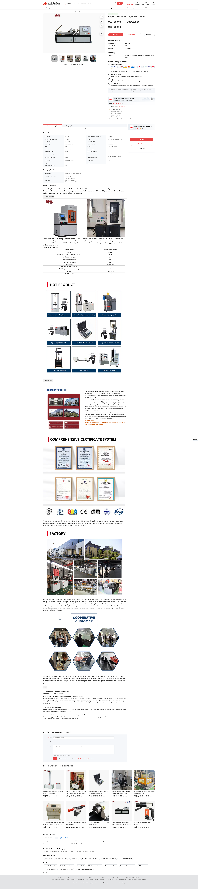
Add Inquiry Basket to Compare (74, 64)
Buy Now (115, 34)
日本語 (116, 879)
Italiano (91, 879)
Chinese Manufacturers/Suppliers (81, 877)
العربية (107, 879)
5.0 (135, 128)
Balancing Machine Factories (95, 866)
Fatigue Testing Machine (78, 11)
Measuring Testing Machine (66, 869)
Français (79, 879)
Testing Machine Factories (51, 866)
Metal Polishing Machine (77, 841)
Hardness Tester (131, 841)
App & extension (136, 8)
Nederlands (102, 879)
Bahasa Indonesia (142, 879)
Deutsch (96, 879)
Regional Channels (117, 877)
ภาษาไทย (124, 879)
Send (55, 759)
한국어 (111, 879)
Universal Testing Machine (125, 858)
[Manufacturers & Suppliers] (51, 3)
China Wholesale (92, 877)
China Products (69, 877)
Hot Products (61, 877)
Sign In (111, 119)
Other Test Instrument (76, 843)
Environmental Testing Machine (89, 858)
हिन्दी (120, 879)
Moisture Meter (48, 858)
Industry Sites (109, 877)
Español (67, 879)
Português (73, 879)
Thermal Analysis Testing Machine (108, 858)
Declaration (115, 883)
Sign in (153, 4)
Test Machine (69, 11)
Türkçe (129, 879)
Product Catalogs (65, 838)
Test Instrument (61, 11)
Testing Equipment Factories (67, 866)
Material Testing (81, 866)
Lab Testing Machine (143, 866)
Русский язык (85, 879)
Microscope (102, 841)
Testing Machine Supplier (111, 866)
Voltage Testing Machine (50, 869)
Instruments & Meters (52, 11)
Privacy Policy (122, 883)
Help (127, 8)
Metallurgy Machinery (48, 841)
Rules (153, 8)
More (44, 872)
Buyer (119, 8)
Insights (138, 877)
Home (44, 11)
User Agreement (107, 883)
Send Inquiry (131, 34)
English (62, 879)
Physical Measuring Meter (61, 858)
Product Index (126, 877)
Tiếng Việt (134, 879)
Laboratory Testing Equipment (127, 866)
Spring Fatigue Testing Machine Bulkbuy (85, 869)
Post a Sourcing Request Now (86, 759)
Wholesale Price (101, 877)
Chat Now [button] (148, 34)
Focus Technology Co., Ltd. (89, 883)
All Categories (48, 8)
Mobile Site (132, 877)
